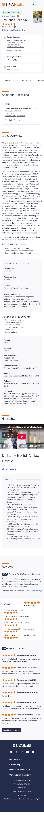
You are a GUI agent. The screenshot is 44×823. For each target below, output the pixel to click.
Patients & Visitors (18, 770)
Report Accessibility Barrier (22, 791)
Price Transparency (22, 795)
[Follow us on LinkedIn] (33, 752)
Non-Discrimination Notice (22, 780)
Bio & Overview (28, 80)
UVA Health (14, 759)
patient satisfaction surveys (30, 591)
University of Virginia (19, 775)
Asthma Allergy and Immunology (19, 40)
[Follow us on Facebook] (10, 752)
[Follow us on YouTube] (27, 752)
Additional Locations (10, 80)
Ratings (9, 26)
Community (14, 765)
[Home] (13, 4)
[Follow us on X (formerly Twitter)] (16, 752)
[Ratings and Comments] (15, 26)
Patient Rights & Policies (22, 784)
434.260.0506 (13, 60)
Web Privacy (22, 788)
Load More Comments (11, 730)
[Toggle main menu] (39, 4)
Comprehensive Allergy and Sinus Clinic (21, 108)
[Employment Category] (18, 16)
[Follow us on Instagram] (22, 752)
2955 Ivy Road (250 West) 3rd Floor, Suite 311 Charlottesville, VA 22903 (16, 45)
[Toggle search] (33, 4)
